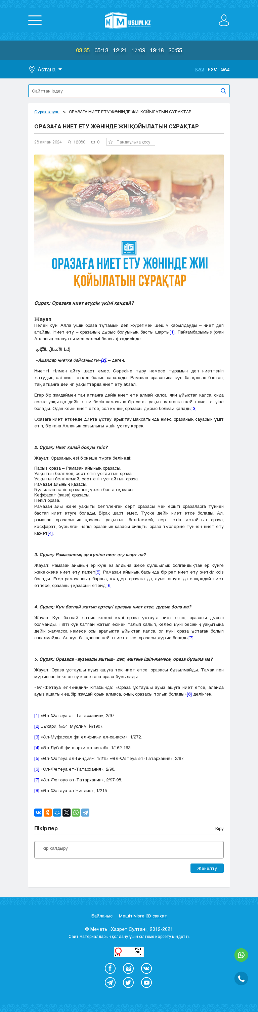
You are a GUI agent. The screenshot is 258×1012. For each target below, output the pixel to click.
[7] (191, 637)
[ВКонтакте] (38, 813)
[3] (194, 408)
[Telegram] (85, 813)
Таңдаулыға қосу (133, 141)
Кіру (219, 828)
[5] (97, 572)
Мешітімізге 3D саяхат (143, 915)
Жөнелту (207, 868)
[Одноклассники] (48, 813)
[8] (189, 694)
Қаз (199, 69)
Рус (212, 69)
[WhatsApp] (76, 813)
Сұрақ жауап (46, 111)
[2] (36, 726)
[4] (50, 533)
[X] (66, 813)
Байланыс (102, 915)
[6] (109, 585)
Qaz (225, 69)
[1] (172, 332)
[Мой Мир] (57, 813)
